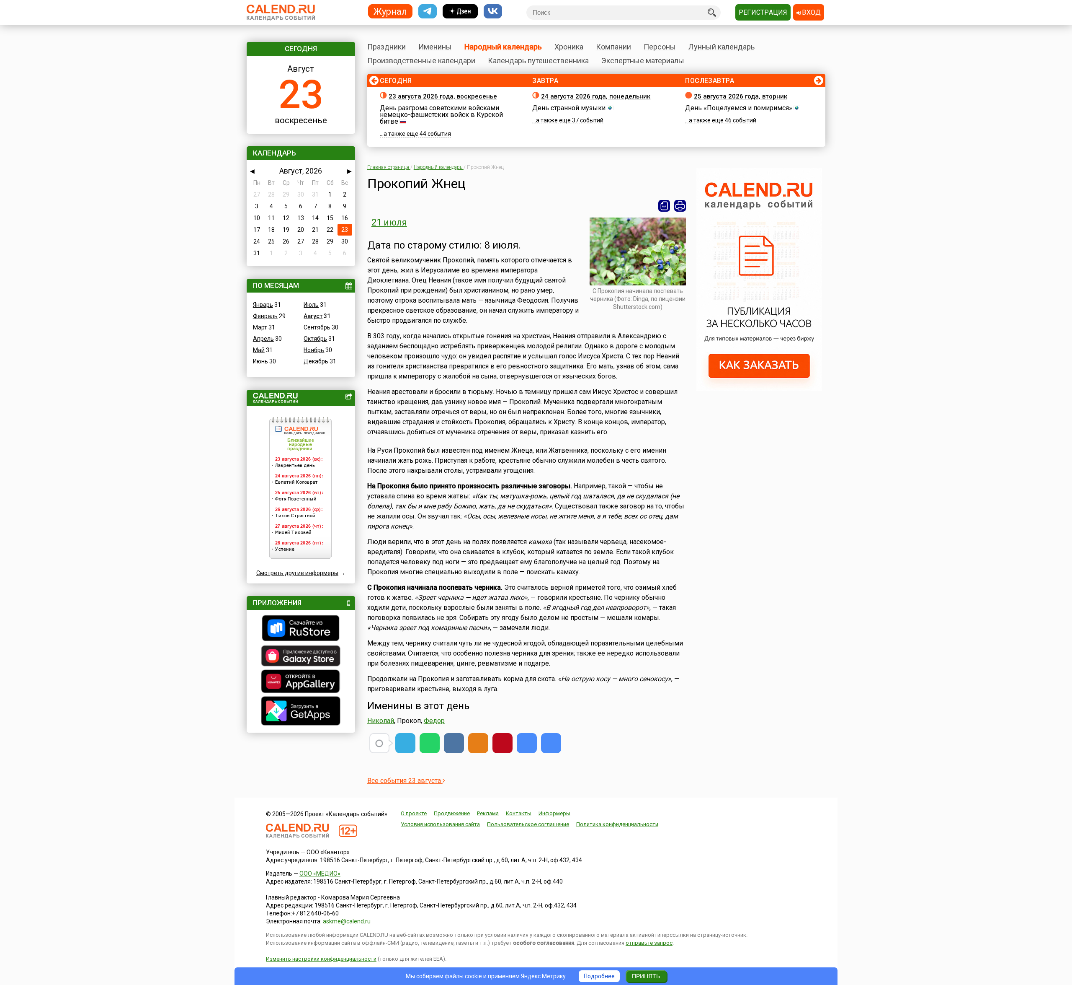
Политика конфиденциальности (617, 824)
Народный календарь (503, 46)
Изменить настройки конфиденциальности (321, 959)
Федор (434, 721)
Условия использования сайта (440, 824)
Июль (311, 304)
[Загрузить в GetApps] (301, 712)
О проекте (414, 813)
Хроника (568, 46)
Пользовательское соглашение (528, 824)
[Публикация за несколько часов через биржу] (759, 389)
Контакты (518, 813)
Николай (380, 721)
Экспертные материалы (642, 60)
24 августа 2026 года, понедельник (595, 96)
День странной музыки (569, 108)
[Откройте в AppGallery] (301, 682)
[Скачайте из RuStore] (301, 629)
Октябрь (315, 338)
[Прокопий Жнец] (527, 743)
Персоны (660, 46)
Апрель (263, 338)
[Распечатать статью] (680, 206)
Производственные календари (421, 60)
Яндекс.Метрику (543, 976)
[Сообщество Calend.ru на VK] (493, 11)
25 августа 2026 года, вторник (740, 96)
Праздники (386, 46)
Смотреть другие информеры (297, 573)
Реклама (488, 813)
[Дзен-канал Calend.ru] (460, 11)
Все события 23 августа (405, 781)
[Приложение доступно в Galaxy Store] (301, 657)
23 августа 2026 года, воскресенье (443, 96)
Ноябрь (314, 350)
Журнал (390, 11)
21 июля (389, 222)
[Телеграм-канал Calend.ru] (427, 11)
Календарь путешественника (538, 60)
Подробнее (599, 976)
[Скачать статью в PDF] (664, 206)
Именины (435, 46)
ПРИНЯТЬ (646, 976)
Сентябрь (317, 327)
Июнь (260, 361)
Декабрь (316, 361)
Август (313, 316)
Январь (263, 304)
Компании (613, 46)
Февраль (265, 316)
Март (260, 327)
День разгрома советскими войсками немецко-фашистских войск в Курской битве (441, 114)
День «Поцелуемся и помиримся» (738, 108)
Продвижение (452, 813)
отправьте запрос (649, 943)
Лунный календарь (721, 46)
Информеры (554, 813)
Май (259, 350)
